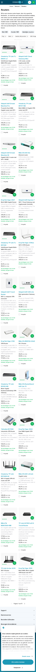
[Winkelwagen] (33, 2)
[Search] (29, 2)
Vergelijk (5, 85)
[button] (18, 610)
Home (11, 6)
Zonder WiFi (15, 32)
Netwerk (17, 6)
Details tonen (26, 656)
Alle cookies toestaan (17, 662)
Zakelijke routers (28, 32)
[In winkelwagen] (14, 51)
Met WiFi (5, 32)
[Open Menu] (2, 2)
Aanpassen (17, 667)
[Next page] (24, 603)
